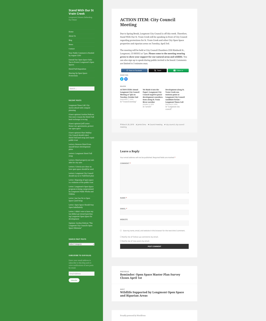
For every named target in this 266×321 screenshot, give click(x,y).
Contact (72, 49)
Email (123, 209)
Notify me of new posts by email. (136, 241)
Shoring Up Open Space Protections (78, 74)
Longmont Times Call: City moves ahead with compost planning (79, 107)
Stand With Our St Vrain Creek (81, 11)
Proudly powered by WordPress (133, 315)
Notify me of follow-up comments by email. (140, 237)
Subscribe (74, 280)
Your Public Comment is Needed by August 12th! (81, 54)
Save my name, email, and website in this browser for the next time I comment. (154, 230)
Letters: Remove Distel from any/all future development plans (80, 146)
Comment (125, 163)
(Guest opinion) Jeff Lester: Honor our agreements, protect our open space (81, 126)
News (71, 44)
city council (170, 124)
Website (124, 219)
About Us (72, 36)
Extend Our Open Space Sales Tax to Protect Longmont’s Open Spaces (81, 62)
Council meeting (156, 124)
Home (71, 32)
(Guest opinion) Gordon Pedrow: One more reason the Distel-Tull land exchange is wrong (81, 117)
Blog (70, 40)
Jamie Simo (141, 124)
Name (123, 198)
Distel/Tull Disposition (77, 69)
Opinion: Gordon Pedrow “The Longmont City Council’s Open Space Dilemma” (81, 225)
